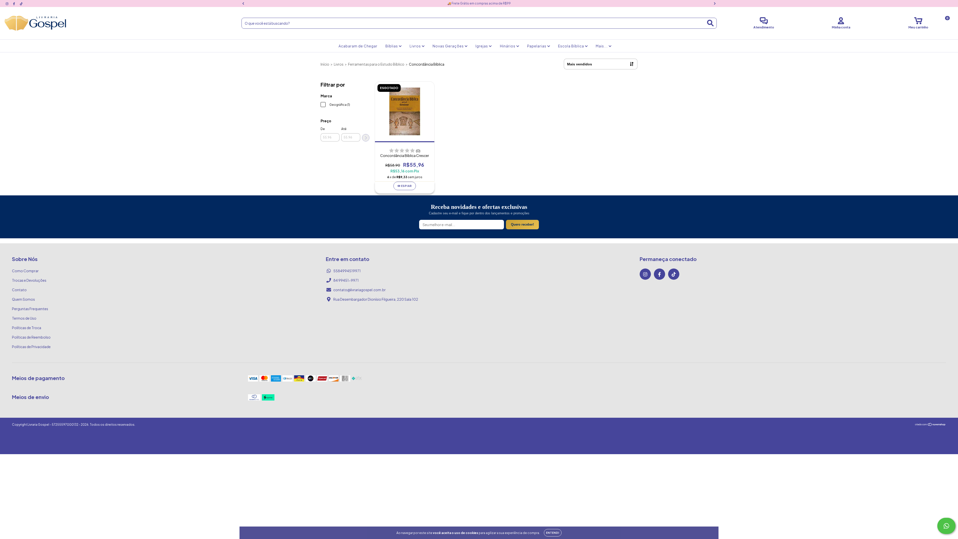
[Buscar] (710, 23)
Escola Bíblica (571, 46)
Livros (416, 46)
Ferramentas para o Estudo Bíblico (376, 64)
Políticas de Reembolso (31, 337)
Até (344, 129)
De (323, 129)
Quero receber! (522, 224)
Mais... (602, 46)
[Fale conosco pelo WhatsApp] (946, 526)
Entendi (552, 532)
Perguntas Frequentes (30, 308)
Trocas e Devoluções (29, 280)
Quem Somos (23, 299)
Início (325, 64)
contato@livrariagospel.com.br (359, 289)
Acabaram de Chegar (358, 46)
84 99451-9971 (346, 280)
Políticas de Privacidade (31, 346)
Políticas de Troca (26, 327)
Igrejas (482, 46)
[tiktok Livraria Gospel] (21, 3)
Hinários (508, 46)
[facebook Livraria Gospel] (14, 3)
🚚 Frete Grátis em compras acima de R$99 (479, 3)
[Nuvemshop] (930, 425)
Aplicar (365, 137)
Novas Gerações (449, 46)
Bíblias (392, 46)
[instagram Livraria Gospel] (7, 3)
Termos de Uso (24, 318)
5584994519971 (347, 271)
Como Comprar (25, 271)
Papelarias (537, 46)
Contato (19, 289)
